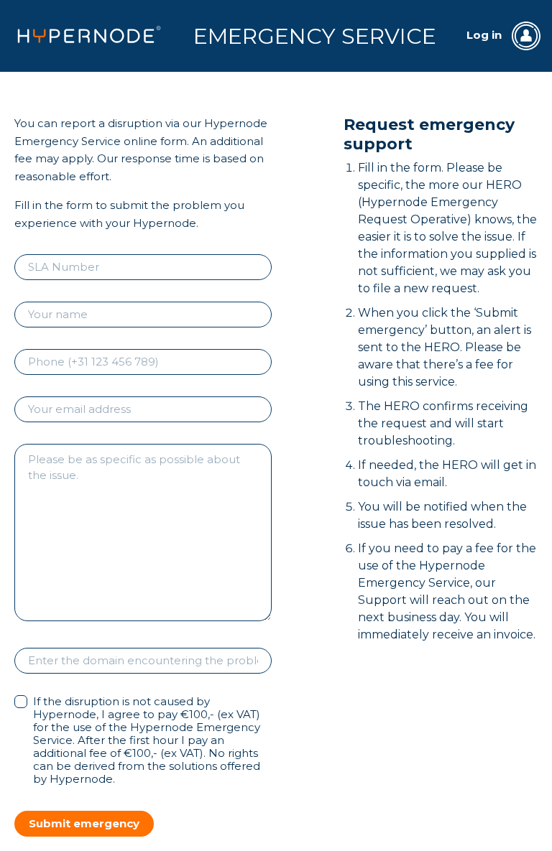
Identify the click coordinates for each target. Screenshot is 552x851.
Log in (485, 35)
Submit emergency (84, 823)
